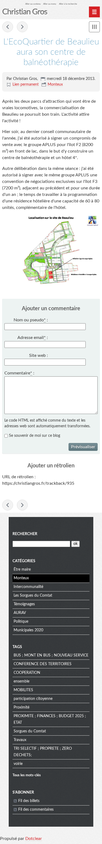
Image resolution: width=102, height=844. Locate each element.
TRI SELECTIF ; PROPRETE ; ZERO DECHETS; (43, 752)
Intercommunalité (28, 587)
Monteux (55, 84)
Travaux (20, 740)
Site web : (38, 355)
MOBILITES (23, 690)
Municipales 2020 (28, 630)
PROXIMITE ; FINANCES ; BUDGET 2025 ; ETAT (50, 719)
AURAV (20, 613)
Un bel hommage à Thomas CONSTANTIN (7, 26)
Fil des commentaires (36, 809)
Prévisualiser (83, 447)
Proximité (21, 707)
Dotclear (33, 838)
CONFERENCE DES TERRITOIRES (43, 664)
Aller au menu (49, 4)
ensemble (21, 681)
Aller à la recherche (68, 4)
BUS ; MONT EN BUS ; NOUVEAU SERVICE (51, 655)
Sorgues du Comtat (30, 731)
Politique (21, 621)
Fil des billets (28, 801)
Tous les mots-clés (27, 775)
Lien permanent (26, 84)
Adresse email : (32, 337)
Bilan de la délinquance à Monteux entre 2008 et (22, 26)
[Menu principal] (94, 12)
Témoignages (24, 604)
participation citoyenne (33, 699)
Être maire (22, 569)
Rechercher (25, 534)
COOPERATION (27, 673)
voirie (18, 764)
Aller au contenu (33, 4)
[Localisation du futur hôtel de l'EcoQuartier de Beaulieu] (51, 250)
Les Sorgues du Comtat (33, 595)
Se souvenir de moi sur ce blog (34, 436)
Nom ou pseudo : (31, 320)
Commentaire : (19, 373)
